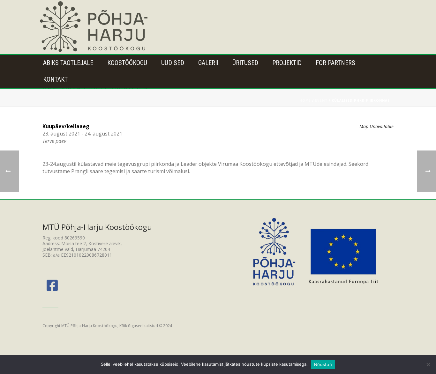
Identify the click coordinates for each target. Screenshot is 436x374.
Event (321, 100)
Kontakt (55, 79)
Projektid (287, 63)
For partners (335, 63)
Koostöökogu (127, 63)
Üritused (245, 63)
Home (305, 100)
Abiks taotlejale (68, 63)
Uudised (172, 63)
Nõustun (323, 364)
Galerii (208, 63)
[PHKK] (94, 27)
